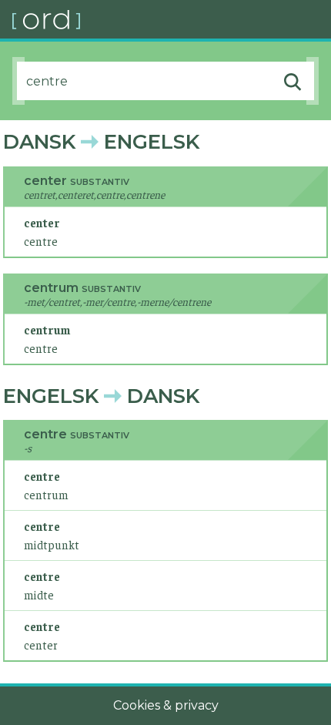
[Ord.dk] (171, 19)
